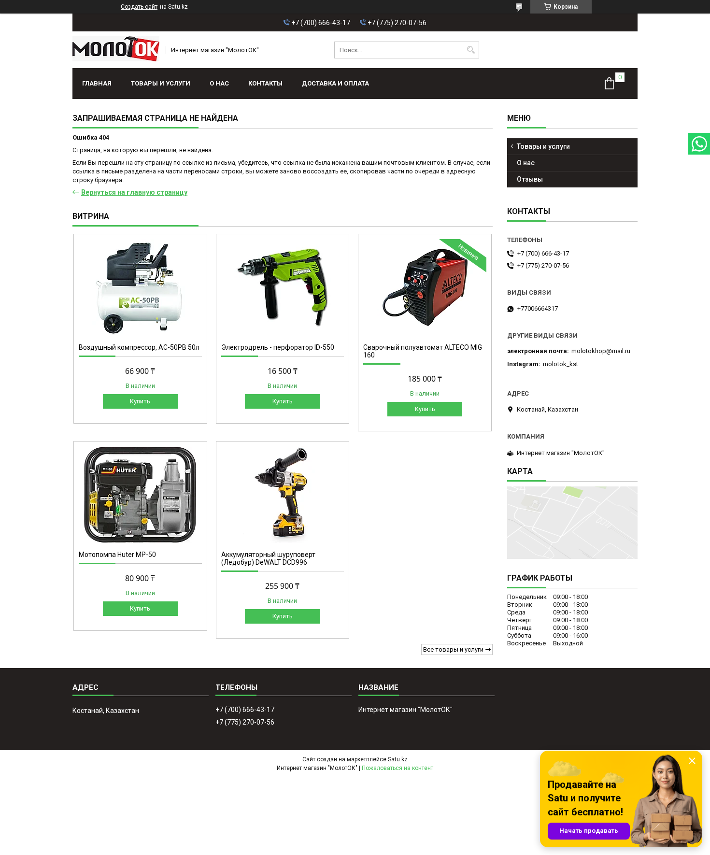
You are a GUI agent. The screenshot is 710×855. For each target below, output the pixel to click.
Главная (97, 83)
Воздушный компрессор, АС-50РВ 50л (139, 347)
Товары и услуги (160, 83)
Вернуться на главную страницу (134, 192)
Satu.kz (398, 759)
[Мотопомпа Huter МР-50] (140, 494)
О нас (219, 83)
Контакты (265, 83)
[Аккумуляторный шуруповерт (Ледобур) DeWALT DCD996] (282, 494)
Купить (140, 401)
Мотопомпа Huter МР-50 (117, 554)
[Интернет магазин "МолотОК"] (115, 49)
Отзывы (530, 179)
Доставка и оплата (335, 83)
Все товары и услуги (453, 649)
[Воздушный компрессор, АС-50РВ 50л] (140, 287)
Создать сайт (139, 6)
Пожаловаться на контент (397, 768)
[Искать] (470, 50)
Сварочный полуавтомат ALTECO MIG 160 (422, 351)
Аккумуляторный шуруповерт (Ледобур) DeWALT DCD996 (268, 558)
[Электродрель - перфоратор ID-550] (282, 287)
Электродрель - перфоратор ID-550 (277, 347)
